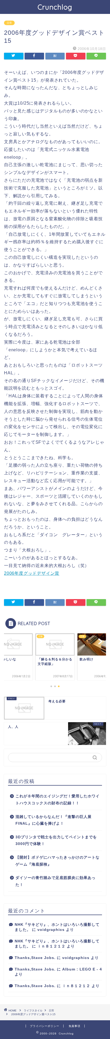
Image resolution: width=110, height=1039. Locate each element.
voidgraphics (51, 930)
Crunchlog (55, 7)
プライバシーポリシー (44, 1026)
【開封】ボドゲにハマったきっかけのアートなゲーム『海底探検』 (57, 860)
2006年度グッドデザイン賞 (31, 573)
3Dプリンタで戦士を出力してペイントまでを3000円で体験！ (56, 840)
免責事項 (74, 1026)
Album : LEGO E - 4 (82, 969)
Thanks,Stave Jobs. (35, 958)
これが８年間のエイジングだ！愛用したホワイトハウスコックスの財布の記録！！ (57, 799)
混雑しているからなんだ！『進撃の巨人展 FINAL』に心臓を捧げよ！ (53, 820)
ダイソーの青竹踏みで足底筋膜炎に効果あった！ (55, 881)
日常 (9, 22)
